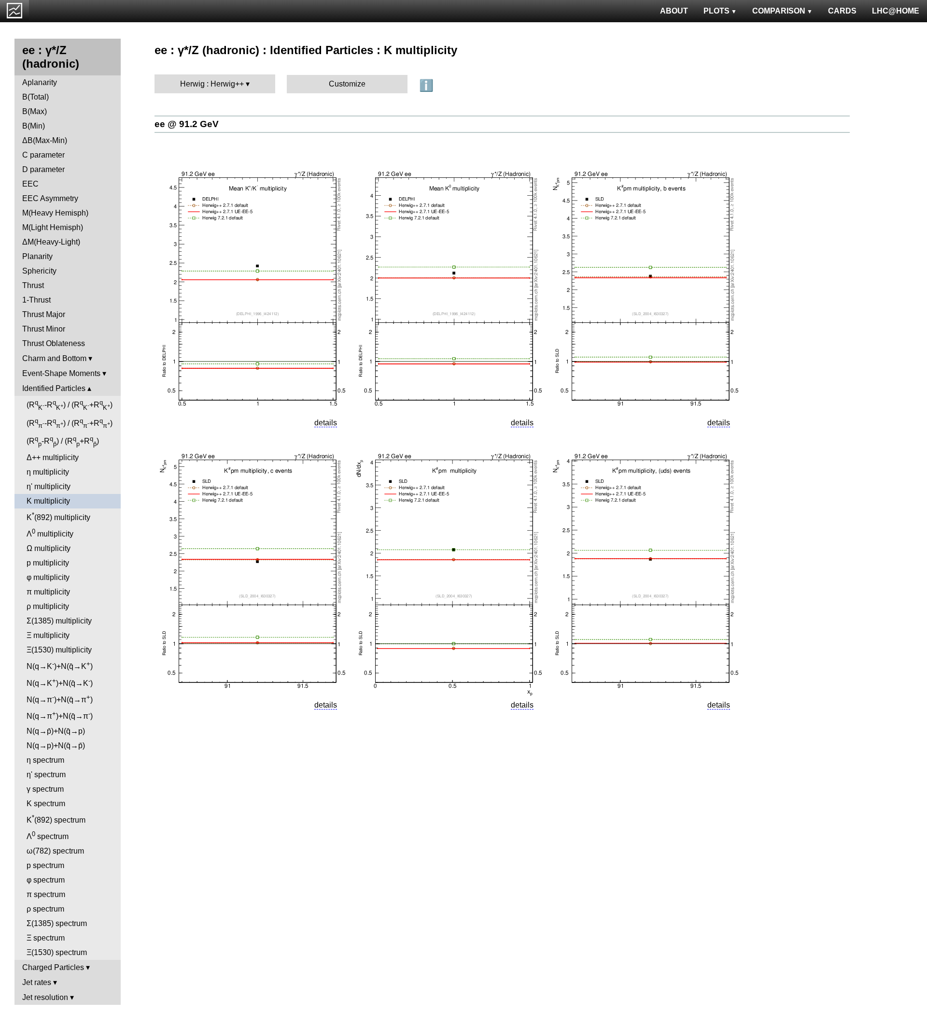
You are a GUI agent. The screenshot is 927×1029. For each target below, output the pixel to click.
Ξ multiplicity (48, 635)
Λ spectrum (48, 835)
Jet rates (36, 982)
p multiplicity (48, 563)
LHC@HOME (895, 11)
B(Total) (35, 97)
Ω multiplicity (48, 548)
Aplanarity (39, 82)
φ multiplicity (48, 577)
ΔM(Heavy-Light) (51, 242)
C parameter (43, 155)
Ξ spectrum (46, 938)
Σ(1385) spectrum (57, 923)
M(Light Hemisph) (52, 227)
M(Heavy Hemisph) (55, 213)
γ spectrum (45, 789)
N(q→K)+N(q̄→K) (60, 665)
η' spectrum (46, 774)
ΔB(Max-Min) (44, 140)
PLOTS (716, 11)
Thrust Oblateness (53, 343)
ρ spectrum (45, 909)
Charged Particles (53, 967)
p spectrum (45, 865)
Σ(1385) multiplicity (59, 621)
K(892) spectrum (56, 819)
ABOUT (674, 11)
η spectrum (45, 760)
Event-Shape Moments (61, 373)
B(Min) (33, 126)
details (325, 423)
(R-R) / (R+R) (69, 405)
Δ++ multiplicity (53, 457)
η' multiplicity (48, 486)
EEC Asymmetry (50, 198)
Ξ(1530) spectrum (57, 952)
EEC (30, 184)
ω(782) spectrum (55, 851)
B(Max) (34, 111)
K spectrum (46, 803)
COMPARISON (778, 11)
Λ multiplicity (50, 533)
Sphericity (39, 271)
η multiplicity (48, 472)
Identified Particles (53, 388)
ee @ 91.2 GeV (186, 124)
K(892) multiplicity (58, 516)
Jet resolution (45, 997)
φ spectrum (46, 880)
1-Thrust (36, 300)
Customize (347, 84)
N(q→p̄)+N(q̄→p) (56, 731)
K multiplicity (48, 501)
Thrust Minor (43, 329)
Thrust (33, 285)
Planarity (37, 256)
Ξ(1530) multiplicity (59, 650)
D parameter (43, 169)
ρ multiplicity (48, 606)
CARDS (842, 11)
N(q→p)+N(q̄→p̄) (56, 745)
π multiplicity (48, 592)
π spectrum (46, 894)
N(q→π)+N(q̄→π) (60, 699)
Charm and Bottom (54, 358)
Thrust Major (43, 314)
